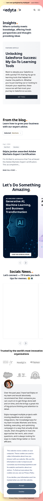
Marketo (16, 147)
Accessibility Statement (26, 498)
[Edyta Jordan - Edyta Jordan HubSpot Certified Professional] (22, 362)
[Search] (34, 10)
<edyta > (12, 10)
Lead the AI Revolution (20, 254)
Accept (21, 485)
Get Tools (21, 97)
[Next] (25, 263)
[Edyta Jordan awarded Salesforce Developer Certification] (8, 375)
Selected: (11, 133)
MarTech (7, 147)
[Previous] (20, 263)
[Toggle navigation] (38, 9)
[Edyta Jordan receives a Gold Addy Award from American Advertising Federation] (8, 362)
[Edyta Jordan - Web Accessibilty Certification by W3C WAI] (22, 375)
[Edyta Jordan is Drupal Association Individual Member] (35, 375)
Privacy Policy (29, 473)
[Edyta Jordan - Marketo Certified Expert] (35, 362)
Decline (21, 492)
